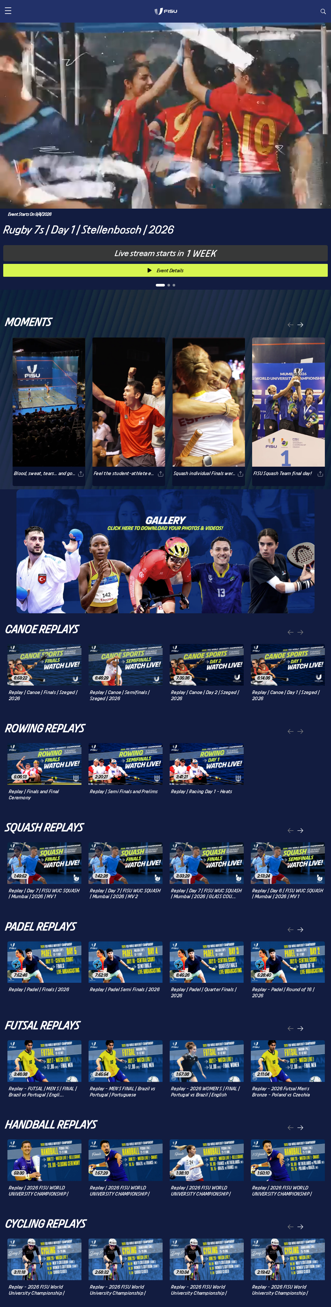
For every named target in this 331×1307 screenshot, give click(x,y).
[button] (8, 11)
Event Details (170, 270)
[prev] (290, 325)
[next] (300, 325)
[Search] (323, 12)
